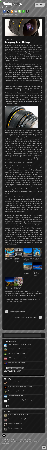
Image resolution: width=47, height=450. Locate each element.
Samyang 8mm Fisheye (17, 42)
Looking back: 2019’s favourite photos (19, 344)
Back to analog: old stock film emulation (20, 391)
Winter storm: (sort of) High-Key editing (20, 400)
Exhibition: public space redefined (18, 358)
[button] (4, 11)
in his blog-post (28, 162)
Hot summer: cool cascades (16, 353)
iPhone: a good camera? (15, 312)
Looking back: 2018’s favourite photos (19, 349)
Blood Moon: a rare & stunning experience (21, 386)
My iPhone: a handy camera (16, 362)
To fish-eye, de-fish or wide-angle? (28, 317)
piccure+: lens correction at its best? (19, 414)
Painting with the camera (15, 395)
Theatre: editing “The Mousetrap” (18, 382)
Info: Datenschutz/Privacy (9, 14)
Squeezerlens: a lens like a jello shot (19, 419)
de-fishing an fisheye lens (28, 295)
